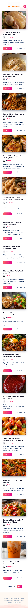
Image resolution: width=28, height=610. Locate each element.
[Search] (24, 6)
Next (19, 586)
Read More (8, 49)
